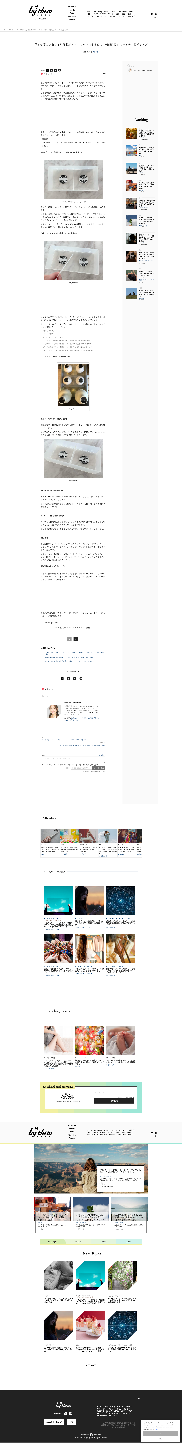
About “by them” (54, 1421)
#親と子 (132, 12)
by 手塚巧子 (83, 854)
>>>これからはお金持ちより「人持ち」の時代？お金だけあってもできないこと (69, 661)
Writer (72, 13)
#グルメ (78, 1345)
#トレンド (131, 16)
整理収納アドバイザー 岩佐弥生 (74, 702)
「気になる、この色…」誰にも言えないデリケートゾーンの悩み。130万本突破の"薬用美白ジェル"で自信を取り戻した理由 (58, 1063)
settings (160, 1439)
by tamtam (121, 854)
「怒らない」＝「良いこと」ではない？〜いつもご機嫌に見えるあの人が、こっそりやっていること (58, 925)
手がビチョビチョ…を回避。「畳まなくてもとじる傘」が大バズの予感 (50, 849)
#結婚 (117, 14)
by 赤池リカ (142, 157)
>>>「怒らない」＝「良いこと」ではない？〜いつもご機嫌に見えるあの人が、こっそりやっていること (74, 653)
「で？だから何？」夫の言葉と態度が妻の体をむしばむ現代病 (89, 849)
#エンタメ (112, 16)
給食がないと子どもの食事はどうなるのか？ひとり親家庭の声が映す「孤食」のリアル (120, 971)
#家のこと (145, 208)
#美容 (123, 14)
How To (72, 10)
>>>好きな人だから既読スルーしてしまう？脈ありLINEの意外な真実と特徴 (68, 657)
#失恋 (129, 14)
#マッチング (91, 16)
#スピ (140, 155)
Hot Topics (72, 7)
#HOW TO (141, 138)
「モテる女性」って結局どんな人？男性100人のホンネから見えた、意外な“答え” (58, 1300)
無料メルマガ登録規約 (123, 1097)
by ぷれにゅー (112, 1305)
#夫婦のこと (83, 845)
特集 (72, 1421)
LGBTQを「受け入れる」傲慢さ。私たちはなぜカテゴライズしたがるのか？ (127, 849)
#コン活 (110, 14)
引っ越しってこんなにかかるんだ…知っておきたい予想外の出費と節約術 (52, 1217)
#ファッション (102, 16)
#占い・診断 (126, 918)
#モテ (88, 14)
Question (72, 16)
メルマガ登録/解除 (109, 1423)
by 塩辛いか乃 (103, 856)
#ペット (146, 138)
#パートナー (123, 12)
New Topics (53, 1241)
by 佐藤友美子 (65, 854)
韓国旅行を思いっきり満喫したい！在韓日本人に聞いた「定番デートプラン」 (89, 1062)
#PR (45, 1058)
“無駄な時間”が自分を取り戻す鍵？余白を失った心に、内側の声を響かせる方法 (128, 1217)
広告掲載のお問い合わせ (126, 1423)
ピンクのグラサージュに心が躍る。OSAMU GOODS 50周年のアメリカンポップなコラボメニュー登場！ (90, 1349)
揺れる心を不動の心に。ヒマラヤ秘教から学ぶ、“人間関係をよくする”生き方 (120, 1171)
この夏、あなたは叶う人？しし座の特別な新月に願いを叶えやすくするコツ (120, 923)
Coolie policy (158, 1429)
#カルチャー (122, 16)
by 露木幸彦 (140, 854)
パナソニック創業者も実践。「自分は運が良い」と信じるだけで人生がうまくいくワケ (90, 1217)
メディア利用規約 (118, 1427)
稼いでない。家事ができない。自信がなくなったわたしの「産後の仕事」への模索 (108, 850)
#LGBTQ (103, 14)
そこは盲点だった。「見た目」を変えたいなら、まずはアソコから (89, 970)
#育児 (149, 260)
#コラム (89, 12)
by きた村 (44, 854)
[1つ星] (42, 74)
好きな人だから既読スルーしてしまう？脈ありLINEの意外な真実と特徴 (89, 923)
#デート (114, 12)
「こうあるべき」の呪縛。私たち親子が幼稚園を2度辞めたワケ (69, 849)
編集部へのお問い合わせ (110, 1425)
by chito (141, 282)
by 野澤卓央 (79, 1306)
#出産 (113, 1058)
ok (160, 1433)
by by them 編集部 (143, 139)
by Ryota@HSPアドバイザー (52, 929)
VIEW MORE (91, 1365)
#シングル (141, 243)
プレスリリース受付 (128, 1425)
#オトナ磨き (98, 12)
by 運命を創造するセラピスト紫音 (117, 1354)
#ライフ (95, 14)
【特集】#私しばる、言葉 (52, 920)
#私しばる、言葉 (143, 260)
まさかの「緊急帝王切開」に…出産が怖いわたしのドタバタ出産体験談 (120, 1061)
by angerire (142, 263)
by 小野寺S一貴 (143, 227)
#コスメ (107, 12)
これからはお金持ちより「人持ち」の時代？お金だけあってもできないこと (58, 971)
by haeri (77, 1066)
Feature (72, 19)
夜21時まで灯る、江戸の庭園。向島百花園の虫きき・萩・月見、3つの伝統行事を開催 (122, 1300)
